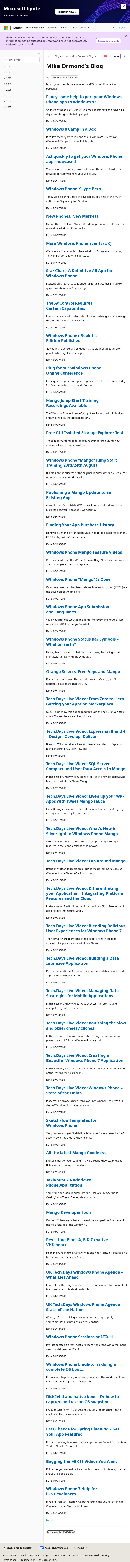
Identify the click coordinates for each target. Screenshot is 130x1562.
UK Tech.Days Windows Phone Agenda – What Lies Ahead (84, 1274)
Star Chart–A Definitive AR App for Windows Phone (79, 273)
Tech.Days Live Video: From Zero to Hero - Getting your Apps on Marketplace (86, 701)
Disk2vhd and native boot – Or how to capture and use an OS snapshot (82, 1399)
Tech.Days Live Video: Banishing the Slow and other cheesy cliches (86, 1025)
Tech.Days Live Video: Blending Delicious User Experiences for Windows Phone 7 (85, 928)
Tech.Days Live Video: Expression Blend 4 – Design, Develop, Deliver (85, 733)
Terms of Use (9, 1559)
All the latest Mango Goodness (76, 1152)
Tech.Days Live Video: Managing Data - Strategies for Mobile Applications (83, 993)
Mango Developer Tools (68, 1212)
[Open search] (114, 28)
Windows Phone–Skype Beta (73, 188)
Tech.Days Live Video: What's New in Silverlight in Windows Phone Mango (82, 831)
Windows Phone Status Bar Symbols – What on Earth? (82, 641)
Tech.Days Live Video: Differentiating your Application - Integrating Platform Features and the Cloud (84, 893)
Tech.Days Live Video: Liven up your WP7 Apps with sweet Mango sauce (85, 798)
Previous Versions (29, 1555)
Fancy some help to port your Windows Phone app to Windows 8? (84, 99)
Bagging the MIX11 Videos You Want (81, 1461)
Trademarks (26, 1559)
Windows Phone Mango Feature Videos (84, 552)
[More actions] (124, 56)
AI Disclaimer (10, 1555)
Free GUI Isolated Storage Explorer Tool (84, 432)
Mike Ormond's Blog (82, 56)
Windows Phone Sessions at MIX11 (79, 1336)
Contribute (59, 1555)
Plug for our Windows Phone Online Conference (73, 370)
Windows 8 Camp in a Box (71, 129)
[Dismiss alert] (123, 6)
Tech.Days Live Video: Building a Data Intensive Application (82, 960)
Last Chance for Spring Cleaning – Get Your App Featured (82, 1431)
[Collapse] (39, 53)
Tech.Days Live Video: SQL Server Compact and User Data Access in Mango (85, 766)
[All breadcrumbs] (49, 56)
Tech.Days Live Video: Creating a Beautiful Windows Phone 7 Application (84, 1058)
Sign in (122, 27)
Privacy (73, 1555)
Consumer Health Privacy (96, 1555)
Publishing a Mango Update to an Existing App (78, 495)
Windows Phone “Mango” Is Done (78, 579)
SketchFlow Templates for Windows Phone (71, 1123)
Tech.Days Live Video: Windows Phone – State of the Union (84, 1090)
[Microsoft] (6, 28)
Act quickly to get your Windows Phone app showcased (84, 159)
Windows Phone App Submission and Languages (77, 609)
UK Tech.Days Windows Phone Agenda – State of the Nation (84, 1307)
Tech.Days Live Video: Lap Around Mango (86, 860)
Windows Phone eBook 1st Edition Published (71, 338)
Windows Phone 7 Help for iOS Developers (71, 1491)
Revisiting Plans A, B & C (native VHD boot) (77, 1242)
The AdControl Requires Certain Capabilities (69, 305)
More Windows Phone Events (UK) (78, 243)
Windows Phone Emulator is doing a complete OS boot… (81, 1366)
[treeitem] (22, 66)
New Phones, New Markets (72, 216)
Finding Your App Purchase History (80, 524)
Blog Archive (61, 56)
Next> (49, 1520)
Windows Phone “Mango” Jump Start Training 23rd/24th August (81, 462)
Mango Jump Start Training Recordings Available (72, 403)
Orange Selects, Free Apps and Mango (83, 671)
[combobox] (22, 59)
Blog (45, 1555)
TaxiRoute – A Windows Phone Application (68, 1182)
